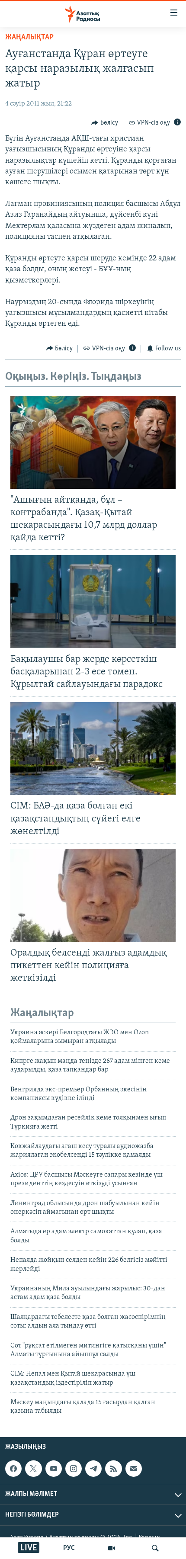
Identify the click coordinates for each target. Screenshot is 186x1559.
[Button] (104, 122)
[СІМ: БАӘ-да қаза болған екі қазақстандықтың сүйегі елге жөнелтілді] (93, 748)
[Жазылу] (133, 1468)
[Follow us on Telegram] (93, 1468)
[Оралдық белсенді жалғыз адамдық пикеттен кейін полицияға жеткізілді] (93, 895)
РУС (69, 1548)
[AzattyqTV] (112, 1548)
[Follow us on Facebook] (13, 1468)
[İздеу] (155, 1548)
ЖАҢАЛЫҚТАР (29, 38)
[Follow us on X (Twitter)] (33, 1468)
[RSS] (113, 1468)
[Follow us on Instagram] (73, 1468)
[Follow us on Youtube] (53, 1468)
